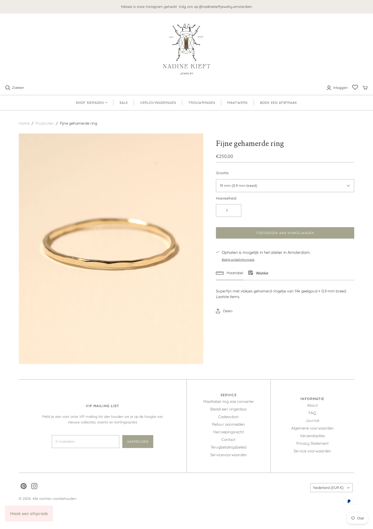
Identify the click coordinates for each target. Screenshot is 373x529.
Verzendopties (312, 435)
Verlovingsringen (158, 103)
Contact (228, 439)
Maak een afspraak (29, 513)
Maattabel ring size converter (228, 401)
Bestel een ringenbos (228, 409)
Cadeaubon (228, 416)
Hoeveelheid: (226, 198)
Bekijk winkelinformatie (238, 259)
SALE (124, 103)
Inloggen (340, 87)
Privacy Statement (312, 443)
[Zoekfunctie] (7, 87)
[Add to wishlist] (250, 273)
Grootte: (222, 173)
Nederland (328, 487)
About (312, 405)
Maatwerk (237, 103)
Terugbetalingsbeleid (228, 447)
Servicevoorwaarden (228, 454)
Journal (312, 420)
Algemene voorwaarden (312, 428)
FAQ (312, 412)
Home (24, 123)
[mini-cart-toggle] (365, 88)
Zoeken (18, 87)
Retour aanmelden (228, 424)
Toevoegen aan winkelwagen (285, 233)
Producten (45, 123)
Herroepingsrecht (228, 431)
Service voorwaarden (312, 451)
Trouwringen (201, 103)
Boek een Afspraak (278, 103)
